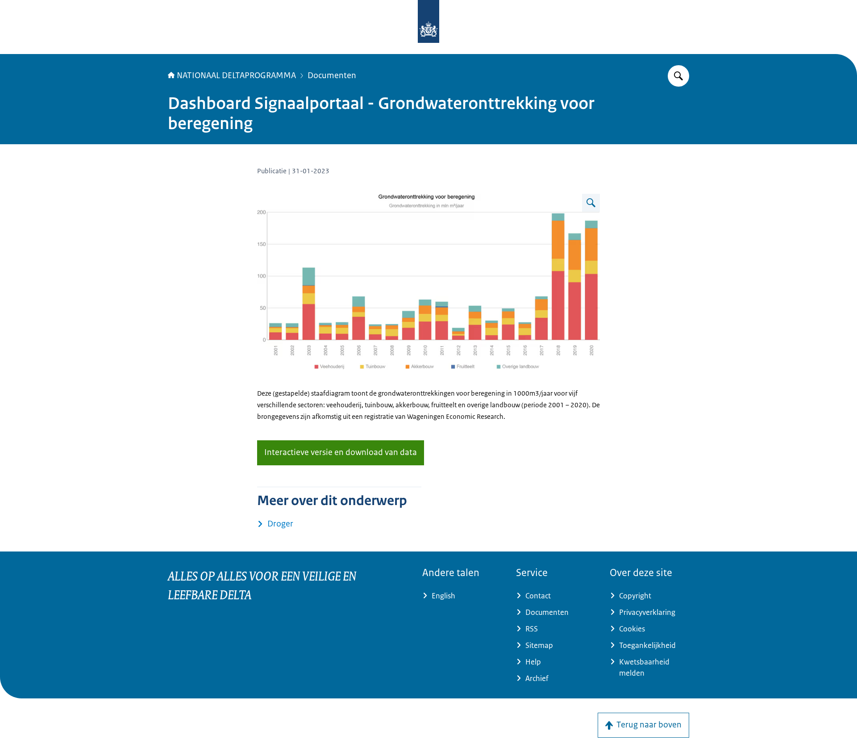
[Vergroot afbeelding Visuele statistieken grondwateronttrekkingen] (591, 203)
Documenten (332, 75)
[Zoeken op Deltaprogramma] (678, 76)
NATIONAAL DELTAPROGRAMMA (236, 75)
